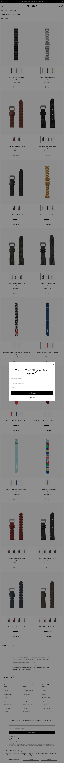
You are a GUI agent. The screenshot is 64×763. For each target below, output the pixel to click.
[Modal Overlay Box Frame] (32, 381)
